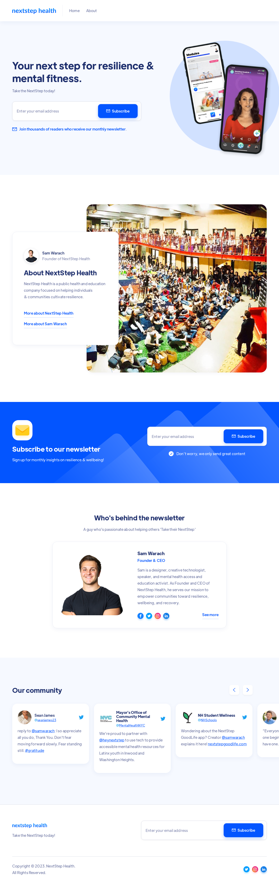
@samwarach (43, 730)
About (91, 10)
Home (74, 10)
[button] (234, 690)
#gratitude (34, 750)
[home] (34, 10)
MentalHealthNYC (132, 725)
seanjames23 (46, 720)
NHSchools (209, 720)
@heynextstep (111, 740)
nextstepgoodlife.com (227, 743)
